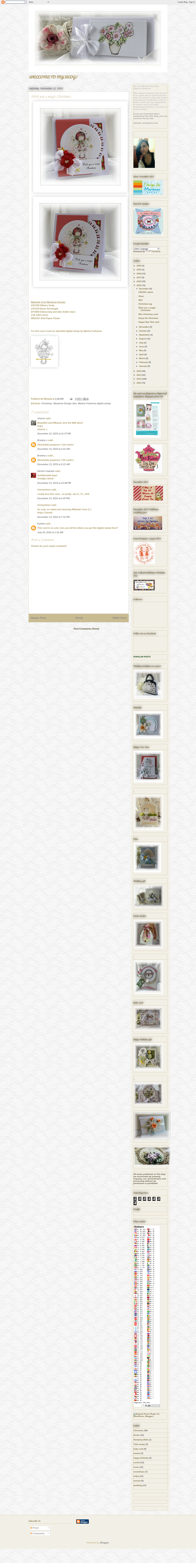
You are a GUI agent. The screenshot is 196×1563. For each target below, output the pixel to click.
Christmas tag (145, 304)
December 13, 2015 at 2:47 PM (53, 498)
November (144, 327)
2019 (139, 269)
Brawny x (42, 440)
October (143, 331)
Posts (35, 1528)
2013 (139, 375)
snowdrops (138, 1472)
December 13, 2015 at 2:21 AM (53, 449)
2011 (139, 383)
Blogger (104, 1542)
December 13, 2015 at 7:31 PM (53, 517)
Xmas (141, 296)
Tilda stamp (139, 1444)
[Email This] (76, 399)
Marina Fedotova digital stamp (94, 403)
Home (79, 617)
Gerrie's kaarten (46, 471)
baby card (138, 1449)
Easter (136, 1435)
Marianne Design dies (65, 403)
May (141, 350)
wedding (137, 1485)
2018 (139, 273)
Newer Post (38, 617)
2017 (139, 277)
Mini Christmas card (148, 314)
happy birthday (140, 1458)
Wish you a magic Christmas (147, 309)
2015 (139, 285)
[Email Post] (71, 399)
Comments (38, 1533)
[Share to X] (81, 399)
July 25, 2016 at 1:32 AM (50, 532)
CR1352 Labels (145, 292)
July (141, 342)
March (142, 358)
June (141, 346)
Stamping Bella (140, 1439)
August (142, 338)
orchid (136, 1462)
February (143, 362)
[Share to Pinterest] (87, 399)
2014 (139, 371)
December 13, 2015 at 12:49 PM (54, 483)
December (144, 288)
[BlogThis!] (79, 399)
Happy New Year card (148, 322)
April (141, 354)
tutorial (136, 1481)
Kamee (41, 523)
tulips (136, 1476)
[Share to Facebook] (84, 399)
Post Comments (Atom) (86, 629)
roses (136, 1467)
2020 (139, 266)
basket (136, 1453)
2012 (139, 379)
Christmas (46, 403)
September (144, 335)
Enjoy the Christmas (148, 318)
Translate (155, 251)
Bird (140, 300)
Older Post (119, 617)
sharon (41, 418)
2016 (139, 281)
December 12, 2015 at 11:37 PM (54, 433)
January (143, 366)
